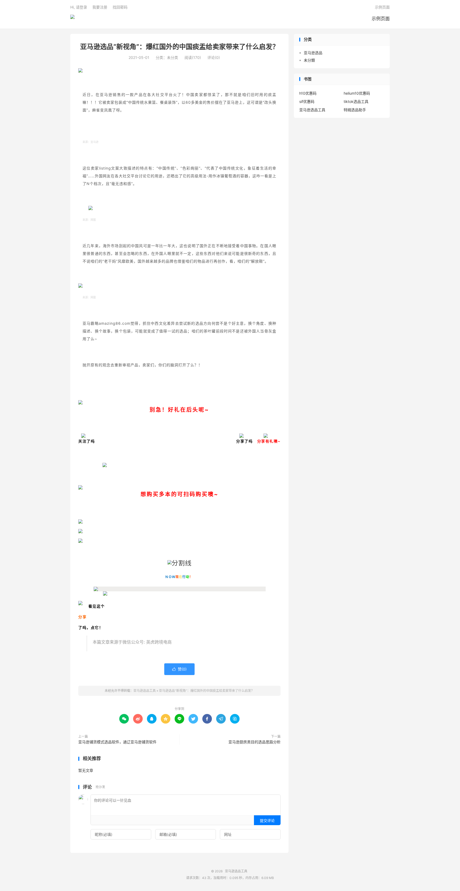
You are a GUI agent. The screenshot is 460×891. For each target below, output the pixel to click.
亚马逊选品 (313, 52)
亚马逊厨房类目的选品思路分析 (254, 742)
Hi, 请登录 (78, 7)
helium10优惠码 (357, 93)
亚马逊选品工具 (72, 19)
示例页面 (381, 18)
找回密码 (120, 7)
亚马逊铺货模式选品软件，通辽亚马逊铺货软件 (117, 742)
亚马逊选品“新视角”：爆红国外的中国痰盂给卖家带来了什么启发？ (179, 47)
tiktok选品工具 (356, 101)
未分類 (309, 60)
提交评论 (267, 820)
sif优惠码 (306, 101)
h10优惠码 (308, 93)
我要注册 (99, 7)
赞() (179, 669)
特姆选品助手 (355, 109)
